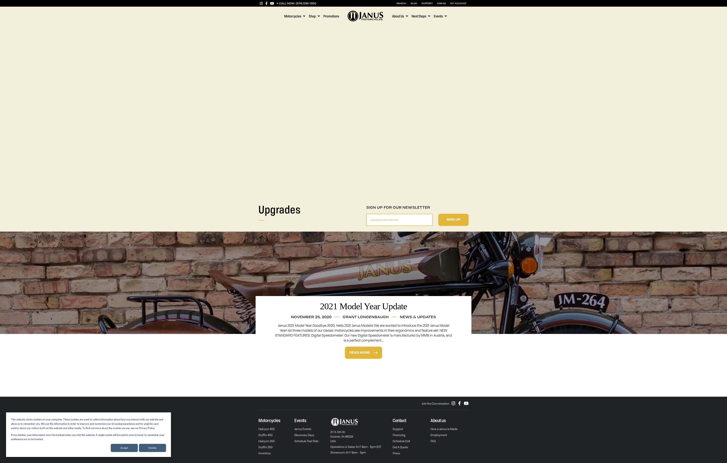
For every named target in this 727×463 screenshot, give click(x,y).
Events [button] (438, 16)
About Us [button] (398, 16)
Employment (439, 435)
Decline (152, 447)
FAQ (433, 441)
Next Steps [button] (419, 16)
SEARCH (401, 3)
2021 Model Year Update (363, 306)
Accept (124, 447)
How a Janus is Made (444, 429)
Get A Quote (400, 447)
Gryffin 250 (265, 447)
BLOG (414, 3)
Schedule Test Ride (306, 441)
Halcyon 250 (266, 441)
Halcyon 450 (266, 429)
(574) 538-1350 (306, 3)
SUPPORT (427, 3)
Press (396, 453)
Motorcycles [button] (292, 16)
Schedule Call (401, 441)
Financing (399, 435)
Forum (441, 3)
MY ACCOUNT (458, 3)
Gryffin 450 (265, 435)
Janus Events (302, 429)
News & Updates (418, 317)
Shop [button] (312, 16)
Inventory (264, 453)
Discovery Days (304, 435)
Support (398, 429)
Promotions (331, 16)
